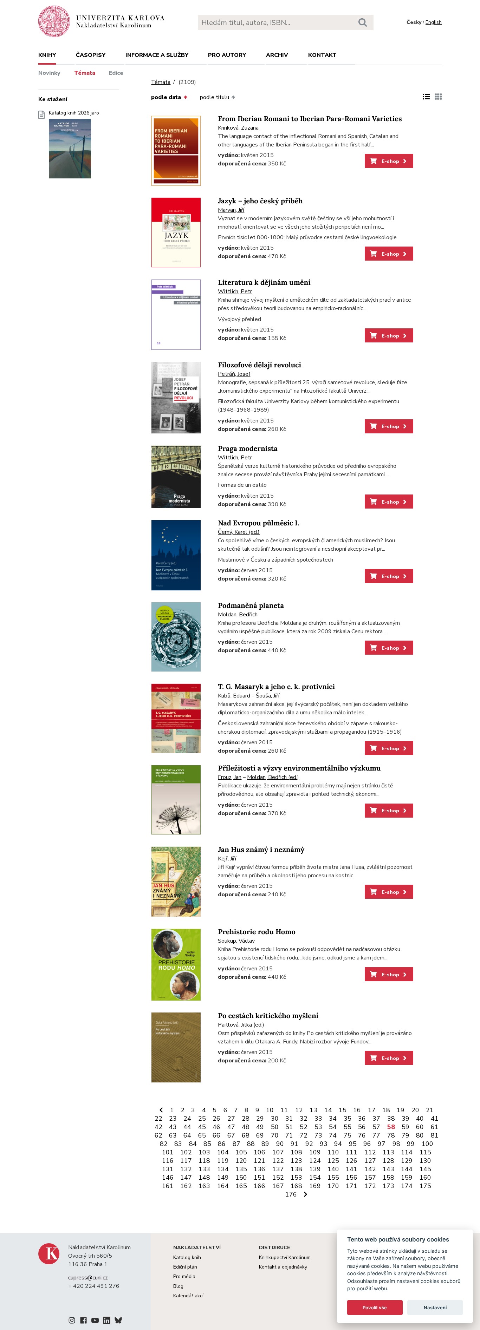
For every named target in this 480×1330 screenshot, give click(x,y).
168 (296, 1186)
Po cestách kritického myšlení (268, 1015)
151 (259, 1177)
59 (405, 1127)
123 (296, 1161)
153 (296, 1177)
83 (178, 1144)
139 (315, 1169)
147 (186, 1177)
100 (427, 1144)
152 (278, 1177)
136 (259, 1169)
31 (289, 1118)
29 (260, 1118)
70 (275, 1135)
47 (231, 1127)
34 (333, 1118)
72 (303, 1135)
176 (291, 1194)
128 (388, 1161)
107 (278, 1152)
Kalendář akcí (188, 1295)
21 (430, 1110)
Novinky (49, 73)
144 (407, 1169)
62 (158, 1135)
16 (357, 1110)
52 (303, 1127)
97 (381, 1144)
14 (328, 1110)
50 (275, 1127)
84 (193, 1144)
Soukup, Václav (236, 941)
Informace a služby (156, 55)
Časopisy (90, 55)
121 (259, 1161)
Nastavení (435, 1307)
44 (187, 1127)
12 (299, 1110)
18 (386, 1110)
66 (216, 1135)
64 (187, 1135)
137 (278, 1169)
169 (315, 1186)
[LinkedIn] (106, 1321)
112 (370, 1152)
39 (405, 1118)
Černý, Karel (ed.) (239, 532)
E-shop (389, 161)
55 (347, 1127)
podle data (166, 97)
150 (241, 1177)
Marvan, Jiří (231, 210)
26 (216, 1118)
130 (425, 1161)
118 (204, 1161)
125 (333, 1161)
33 (318, 1118)
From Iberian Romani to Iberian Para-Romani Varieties (310, 118)
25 (202, 1118)
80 (420, 1135)
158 (388, 1177)
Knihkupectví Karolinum (285, 1257)
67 (231, 1135)
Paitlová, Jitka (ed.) (241, 1025)
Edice (116, 73)
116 (168, 1161)
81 (435, 1135)
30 (275, 1118)
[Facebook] (83, 1321)
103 (204, 1152)
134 (223, 1169)
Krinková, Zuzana (238, 128)
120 (241, 1161)
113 (388, 1152)
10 (270, 1110)
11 (284, 1110)
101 (168, 1152)
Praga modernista (247, 448)
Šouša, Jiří (267, 696)
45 (202, 1127)
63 (173, 1135)
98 (396, 1144)
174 (407, 1186)
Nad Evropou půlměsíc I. (258, 523)
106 (259, 1152)
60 (420, 1127)
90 (280, 1144)
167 (278, 1186)
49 (260, 1127)
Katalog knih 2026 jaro (74, 113)
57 (376, 1127)
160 (425, 1177)
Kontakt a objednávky (283, 1267)
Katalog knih (187, 1257)
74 (333, 1135)
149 (223, 1177)
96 (367, 1144)
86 (222, 1144)
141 (351, 1169)
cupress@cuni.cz (88, 1278)
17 (372, 1110)
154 (315, 1177)
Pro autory (227, 55)
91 (294, 1144)
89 (265, 1144)
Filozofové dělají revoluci (259, 365)
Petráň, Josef (234, 374)
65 (202, 1135)
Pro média (184, 1276)
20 (415, 1110)
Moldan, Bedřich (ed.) (273, 777)
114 (407, 1152)
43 (173, 1127)
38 (391, 1118)
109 (315, 1152)
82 (164, 1144)
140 (333, 1169)
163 (204, 1186)
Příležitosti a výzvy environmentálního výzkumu (299, 768)
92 (309, 1144)
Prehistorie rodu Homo (256, 932)
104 (223, 1152)
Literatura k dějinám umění (264, 282)
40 (420, 1118)
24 (187, 1118)
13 (313, 1110)
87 (236, 1144)
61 (435, 1127)
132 (186, 1169)
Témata (84, 73)
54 (333, 1127)
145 (425, 1169)
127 (370, 1161)
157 (370, 1177)
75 (347, 1135)
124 (315, 1161)
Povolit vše (375, 1307)
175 (425, 1186)
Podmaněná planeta (251, 605)
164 (223, 1186)
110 (333, 1152)
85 (207, 1144)
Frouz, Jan (229, 777)
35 (347, 1118)
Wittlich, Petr (235, 291)
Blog (178, 1286)
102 (186, 1152)
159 (407, 1177)
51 (289, 1127)
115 (425, 1152)
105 (241, 1152)
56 (362, 1127)
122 (278, 1161)
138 (296, 1169)
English (434, 22)
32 (303, 1118)
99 (411, 1144)
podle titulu (214, 97)
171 (351, 1186)
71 (289, 1135)
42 (158, 1127)
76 (362, 1135)
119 (223, 1161)
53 (318, 1127)
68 (245, 1135)
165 (241, 1186)
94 (338, 1144)
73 (318, 1135)
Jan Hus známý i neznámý (261, 849)
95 (353, 1144)
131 (168, 1169)
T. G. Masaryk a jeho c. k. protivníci (276, 686)
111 (351, 1152)
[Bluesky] (118, 1321)
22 (158, 1118)
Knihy (47, 55)
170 (333, 1186)
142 (370, 1169)
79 (405, 1135)
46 (216, 1127)
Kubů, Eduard (234, 696)
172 (370, 1186)
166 (259, 1186)
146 (168, 1177)
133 (204, 1169)
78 (391, 1135)
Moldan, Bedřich (238, 614)
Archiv (277, 55)
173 (388, 1186)
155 (333, 1177)
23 (173, 1118)
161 (168, 1186)
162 (186, 1186)
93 (323, 1144)
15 (342, 1110)
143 (388, 1169)
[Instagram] (72, 1321)
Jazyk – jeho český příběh (260, 201)
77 (376, 1135)
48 (245, 1127)
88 (251, 1144)
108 (296, 1152)
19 (400, 1110)
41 (435, 1118)
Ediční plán (185, 1267)
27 (231, 1118)
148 (204, 1177)
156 (351, 1177)
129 (407, 1161)
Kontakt (322, 55)
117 (186, 1161)
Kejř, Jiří (227, 859)
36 (362, 1118)
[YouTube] (95, 1321)
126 (351, 1161)
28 (245, 1118)
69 (260, 1135)
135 (241, 1169)
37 (376, 1118)
